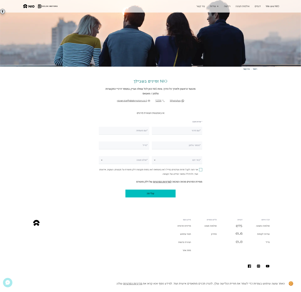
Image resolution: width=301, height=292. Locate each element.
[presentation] (268, 266)
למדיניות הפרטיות (162, 181)
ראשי (255, 69)
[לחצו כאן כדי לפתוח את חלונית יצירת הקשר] (7, 282)
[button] (177, 160)
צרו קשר (246, 69)
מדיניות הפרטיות (132, 283)
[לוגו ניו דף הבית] (40, 6)
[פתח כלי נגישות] (2, 11)
